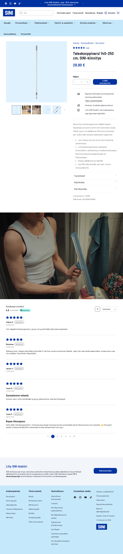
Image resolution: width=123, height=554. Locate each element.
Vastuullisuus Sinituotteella (56, 497)
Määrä (76, 76)
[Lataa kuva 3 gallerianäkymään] (36, 109)
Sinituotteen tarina (35, 501)
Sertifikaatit (55, 529)
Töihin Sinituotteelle (36, 522)
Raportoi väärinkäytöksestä (102, 510)
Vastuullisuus (90, 13)
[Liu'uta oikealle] (64, 110)
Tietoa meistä (78, 13)
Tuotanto (54, 503)
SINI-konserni (33, 505)
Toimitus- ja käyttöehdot (105, 492)
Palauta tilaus (10, 513)
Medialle (32, 513)
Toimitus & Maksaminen (14, 509)
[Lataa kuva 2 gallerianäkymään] (26, 109)
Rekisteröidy (105, 470)
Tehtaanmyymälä (34, 517)
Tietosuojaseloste (102, 496)
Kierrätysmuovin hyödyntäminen (57, 509)
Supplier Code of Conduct (105, 516)
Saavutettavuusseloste (104, 504)
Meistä (31, 496)
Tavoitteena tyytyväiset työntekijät (59, 535)
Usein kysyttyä (11, 501)
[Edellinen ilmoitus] (40, 3)
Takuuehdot (100, 500)
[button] (22, 22)
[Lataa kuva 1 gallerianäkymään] (16, 109)
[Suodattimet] (97, 309)
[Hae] (21, 12)
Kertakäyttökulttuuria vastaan (58, 516)
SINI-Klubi (9, 517)
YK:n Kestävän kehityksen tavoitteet (60, 542)
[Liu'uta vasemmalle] (8, 110)
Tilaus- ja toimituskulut (93, 100)
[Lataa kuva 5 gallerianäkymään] (56, 109)
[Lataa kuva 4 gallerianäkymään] (46, 109)
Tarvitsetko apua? (64, 13)
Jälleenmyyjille (34, 509)
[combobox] (38, 13)
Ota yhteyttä (10, 496)
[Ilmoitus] (83, 3)
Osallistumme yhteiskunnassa (56, 523)
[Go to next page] (75, 436)
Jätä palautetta (11, 505)
